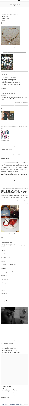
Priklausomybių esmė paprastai (6, 187)
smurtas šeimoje (21, 126)
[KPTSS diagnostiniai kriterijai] (14, 340)
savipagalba (14, 14)
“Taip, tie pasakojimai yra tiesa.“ (7, 149)
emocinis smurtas (6, 126)
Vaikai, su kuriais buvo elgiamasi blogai (8, 93)
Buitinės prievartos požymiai (6, 125)
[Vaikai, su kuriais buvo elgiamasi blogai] (14, 105)
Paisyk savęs (3, 13)
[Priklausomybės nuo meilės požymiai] (14, 399)
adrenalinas (6, 188)
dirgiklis (8, 188)
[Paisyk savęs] (14, 47)
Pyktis (10, 244)
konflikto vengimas (6, 52)
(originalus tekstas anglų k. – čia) (4, 237)
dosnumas (6, 14)
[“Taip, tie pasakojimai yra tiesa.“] (14, 183)
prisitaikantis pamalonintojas (19, 52)
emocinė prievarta (9, 126)
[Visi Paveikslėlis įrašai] (14, 71)
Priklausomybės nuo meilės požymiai (7, 343)
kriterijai (1, 244)
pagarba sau (12, 14)
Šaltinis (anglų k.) (2, 305)
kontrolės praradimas (12, 52)
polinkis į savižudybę (7, 244)
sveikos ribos (24, 52)
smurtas (14, 126)
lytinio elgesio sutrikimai (4, 244)
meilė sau (8, 14)
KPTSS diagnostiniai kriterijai (6, 242)
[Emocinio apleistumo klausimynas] (14, 5)
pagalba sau (10, 14)
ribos (22, 52)
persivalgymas (13, 188)
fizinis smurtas (12, 126)
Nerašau (2, 108)
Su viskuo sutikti (4, 50)
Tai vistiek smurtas (4, 74)
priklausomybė (16, 188)
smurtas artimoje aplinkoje (17, 126)
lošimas (11, 188)
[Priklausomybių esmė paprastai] (14, 239)
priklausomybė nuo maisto (19, 188)
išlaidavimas (10, 188)
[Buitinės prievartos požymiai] (14, 146)
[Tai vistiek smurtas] (14, 90)
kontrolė (9, 52)
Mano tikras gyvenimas (14, 4)
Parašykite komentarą (17, 14)
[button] (5, 211)
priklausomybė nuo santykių (24, 188)
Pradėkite (19, 0)
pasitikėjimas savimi (15, 52)
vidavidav (4, 14)
